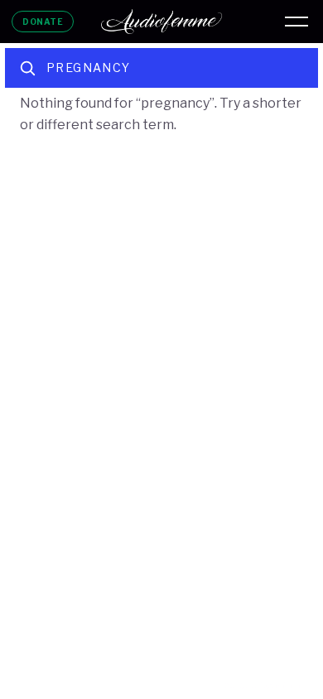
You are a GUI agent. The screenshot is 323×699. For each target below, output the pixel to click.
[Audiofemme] (161, 21)
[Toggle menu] (296, 21)
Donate (42, 22)
